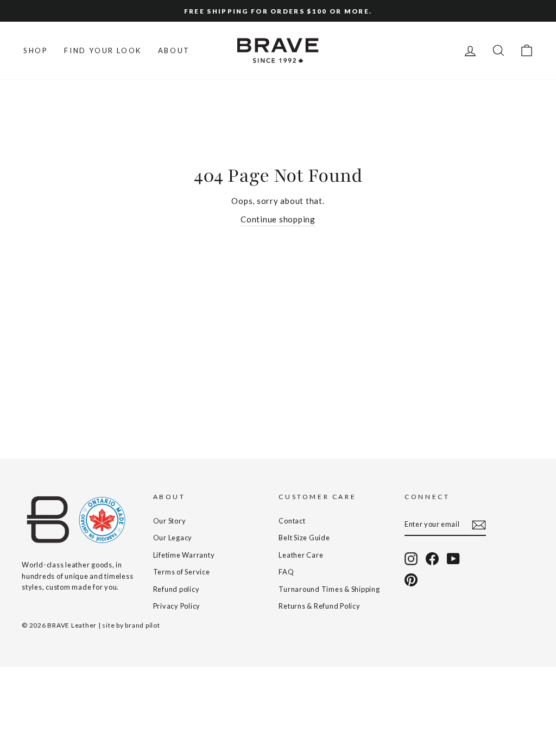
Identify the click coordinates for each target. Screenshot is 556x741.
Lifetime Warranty (184, 555)
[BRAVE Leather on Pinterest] (411, 579)
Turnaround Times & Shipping (329, 589)
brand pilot (142, 625)
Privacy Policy (177, 606)
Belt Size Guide (304, 537)
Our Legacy (173, 537)
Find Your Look (102, 50)
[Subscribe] (479, 525)
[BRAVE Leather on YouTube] (453, 558)
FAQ (286, 571)
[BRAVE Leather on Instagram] (411, 558)
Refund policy (176, 589)
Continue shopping (278, 219)
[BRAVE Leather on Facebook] (432, 558)
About (174, 50)
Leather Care (301, 555)
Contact (292, 520)
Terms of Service (181, 571)
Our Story (169, 520)
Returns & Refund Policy (319, 606)
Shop (35, 50)
